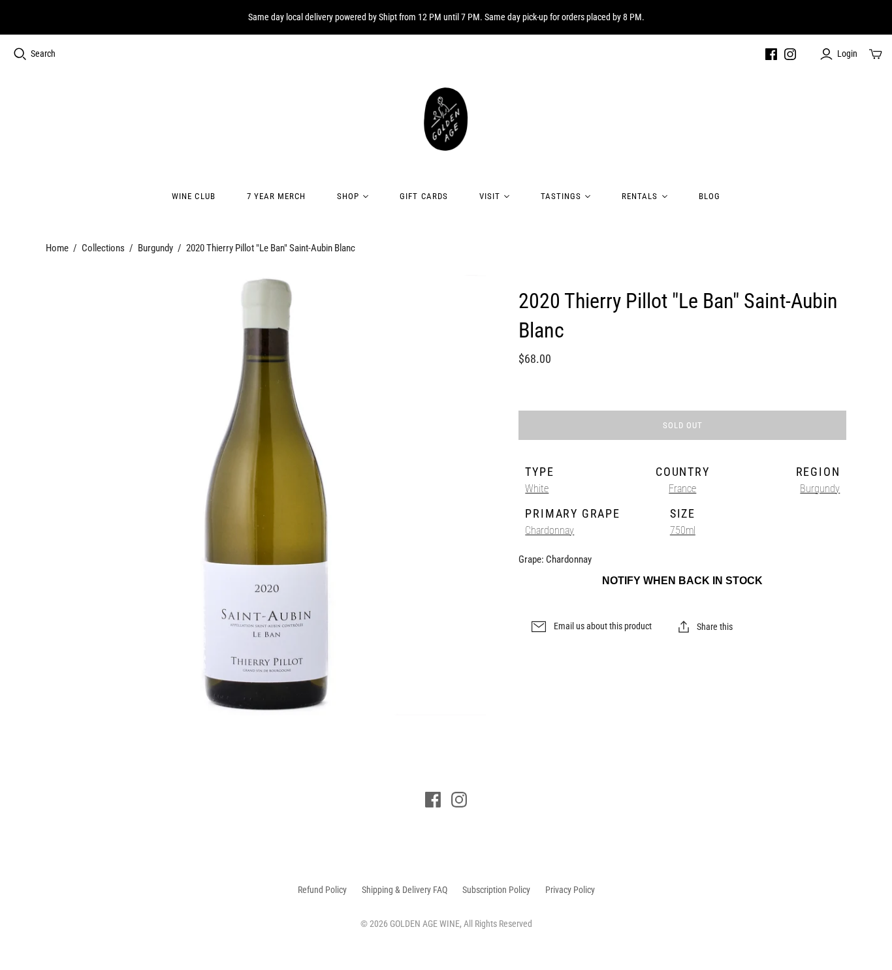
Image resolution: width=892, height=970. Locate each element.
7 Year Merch (276, 196)
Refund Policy (322, 889)
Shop (348, 196)
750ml (682, 530)
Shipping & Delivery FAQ (404, 889)
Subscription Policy (496, 889)
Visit (489, 196)
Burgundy (155, 248)
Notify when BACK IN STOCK (682, 580)
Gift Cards (423, 196)
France (682, 488)
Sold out (683, 425)
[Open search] (20, 54)
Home (57, 248)
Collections (103, 248)
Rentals (640, 196)
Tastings (561, 196)
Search (43, 53)
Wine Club (193, 196)
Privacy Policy (570, 889)
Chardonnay (549, 530)
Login (847, 53)
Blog (709, 196)
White (537, 488)
